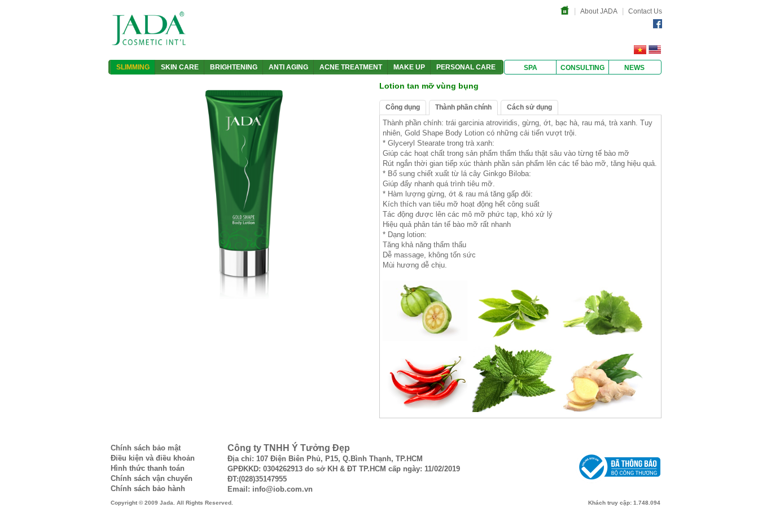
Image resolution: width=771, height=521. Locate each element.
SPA (530, 68)
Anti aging (288, 67)
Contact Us (645, 11)
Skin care (180, 67)
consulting (582, 68)
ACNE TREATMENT (350, 67)
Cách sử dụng (529, 107)
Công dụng (403, 107)
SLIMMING (133, 67)
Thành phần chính (463, 107)
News (634, 68)
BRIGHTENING (233, 67)
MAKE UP (409, 67)
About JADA (598, 11)
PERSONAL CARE (466, 67)
